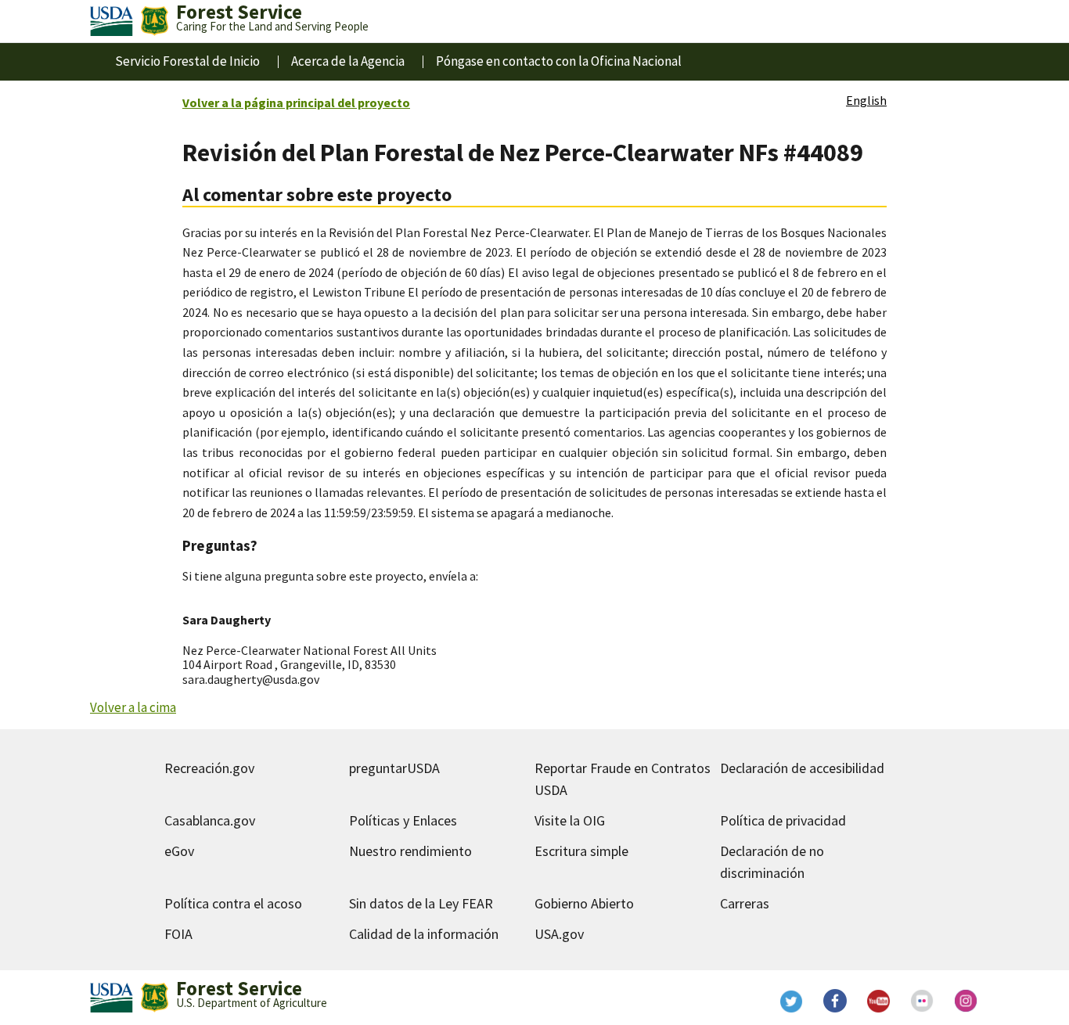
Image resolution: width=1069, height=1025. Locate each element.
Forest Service (239, 988)
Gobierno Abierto (584, 903)
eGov (179, 851)
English (866, 100)
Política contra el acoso (233, 903)
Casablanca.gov (209, 820)
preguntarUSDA (394, 768)
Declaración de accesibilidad (802, 768)
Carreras (744, 903)
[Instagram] (966, 1000)
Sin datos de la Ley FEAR (421, 903)
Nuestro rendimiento (410, 851)
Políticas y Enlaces (403, 820)
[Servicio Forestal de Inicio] (154, 21)
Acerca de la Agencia (348, 61)
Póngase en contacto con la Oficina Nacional (559, 61)
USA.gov (559, 934)
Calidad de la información (424, 934)
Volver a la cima (133, 707)
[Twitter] (791, 1000)
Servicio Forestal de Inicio (187, 61)
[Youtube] (878, 1000)
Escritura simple (581, 851)
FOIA (178, 934)
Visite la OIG (569, 820)
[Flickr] (922, 1000)
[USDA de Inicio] (111, 21)
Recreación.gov (209, 768)
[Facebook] (835, 1000)
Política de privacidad (783, 820)
